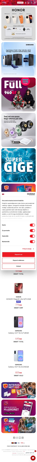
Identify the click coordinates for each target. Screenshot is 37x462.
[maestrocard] (16, 443)
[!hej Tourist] (18, 425)
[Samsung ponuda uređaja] (18, 59)
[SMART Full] (18, 94)
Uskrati (18, 266)
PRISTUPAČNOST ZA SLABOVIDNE (17, 446)
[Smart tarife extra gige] (18, 165)
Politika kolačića (20, 453)
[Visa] (18, 443)
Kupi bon (20, 2)
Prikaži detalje (27, 249)
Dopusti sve (18, 254)
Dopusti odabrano (18, 260)
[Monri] (22, 443)
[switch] (32, 230)
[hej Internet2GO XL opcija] (18, 390)
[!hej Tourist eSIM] (18, 192)
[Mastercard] (13, 443)
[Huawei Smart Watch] (18, 130)
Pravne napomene (23, 449)
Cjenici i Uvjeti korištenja (17, 451)
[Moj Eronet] (18, 408)
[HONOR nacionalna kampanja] (18, 24)
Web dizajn (14, 454)
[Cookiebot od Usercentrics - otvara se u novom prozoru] (27, 194)
